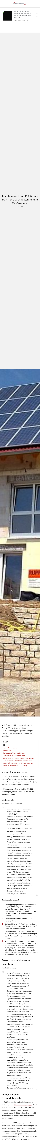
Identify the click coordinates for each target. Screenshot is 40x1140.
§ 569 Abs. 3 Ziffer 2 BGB (26, 943)
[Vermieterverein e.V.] (20, 3)
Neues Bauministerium (10, 748)
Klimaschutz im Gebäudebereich (14, 756)
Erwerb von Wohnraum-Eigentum (14, 753)
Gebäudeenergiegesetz (23, 1105)
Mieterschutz (7, 750)
